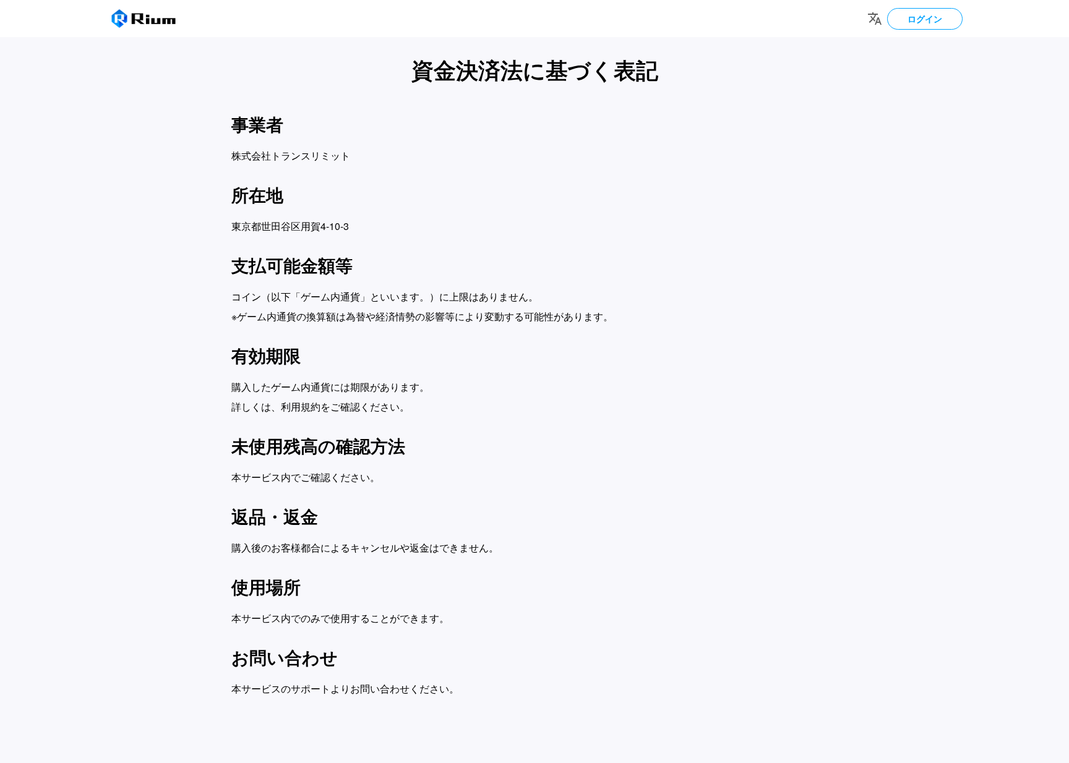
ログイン (925, 18)
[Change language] (874, 18)
